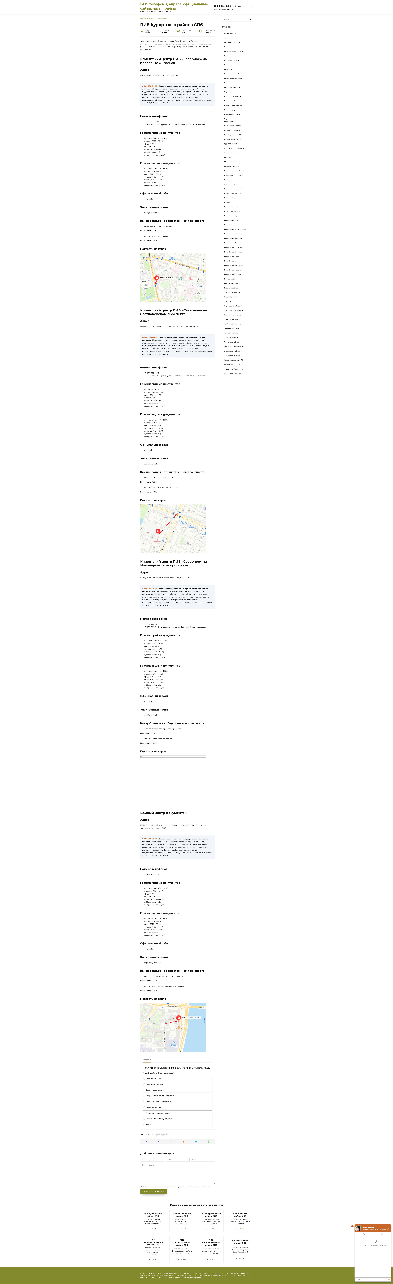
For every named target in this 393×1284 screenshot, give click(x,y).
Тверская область (231, 328)
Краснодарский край (233, 135)
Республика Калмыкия (233, 247)
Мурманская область (232, 166)
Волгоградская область (234, 74)
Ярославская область (233, 373)
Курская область (231, 144)
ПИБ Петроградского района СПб (182, 1242)
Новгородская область (233, 175)
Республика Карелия (233, 252)
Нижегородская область (234, 171)
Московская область (232, 162)
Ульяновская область (232, 351)
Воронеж (228, 83)
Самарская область (232, 292)
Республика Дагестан (233, 238)
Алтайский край (231, 33)
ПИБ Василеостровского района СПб (153, 1242)
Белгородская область (233, 51)
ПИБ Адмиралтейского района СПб (211, 1242)
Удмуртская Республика (234, 346)
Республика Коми (231, 256)
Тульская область (231, 337)
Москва (227, 157)
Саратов (227, 301)
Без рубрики (229, 47)
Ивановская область (232, 96)
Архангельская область (233, 38)
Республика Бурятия (232, 234)
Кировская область (232, 130)
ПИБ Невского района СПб (240, 1215)
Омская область (230, 184)
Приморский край (232, 207)
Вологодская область (233, 78)
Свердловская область (233, 310)
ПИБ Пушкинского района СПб (152, 1215)
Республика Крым (231, 261)
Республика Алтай (231, 220)
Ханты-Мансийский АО (233, 360)
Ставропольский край (233, 319)
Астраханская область (233, 42)
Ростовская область (232, 283)
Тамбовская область (232, 324)
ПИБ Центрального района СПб (240, 1241)
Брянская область (231, 60)
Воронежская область (233, 87)
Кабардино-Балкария (233, 105)
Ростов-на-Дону (230, 279)
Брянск (227, 56)
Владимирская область (233, 65)
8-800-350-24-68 (223, 6)
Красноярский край (232, 139)
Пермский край (231, 198)
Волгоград (228, 69)
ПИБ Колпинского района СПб (182, 1215)
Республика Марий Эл (233, 265)
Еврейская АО (230, 92)
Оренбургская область (233, 189)
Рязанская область (231, 288)
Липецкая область (231, 153)
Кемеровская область (233, 126)
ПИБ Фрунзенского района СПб (211, 1215)
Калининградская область (235, 110)
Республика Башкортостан (235, 225)
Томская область (231, 333)
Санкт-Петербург (231, 297)
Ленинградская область (234, 148)
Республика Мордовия (233, 270)
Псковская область (232, 211)
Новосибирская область (234, 180)
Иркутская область (232, 101)
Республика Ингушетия (234, 243)
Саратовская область (233, 306)
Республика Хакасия (232, 274)
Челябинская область (233, 364)
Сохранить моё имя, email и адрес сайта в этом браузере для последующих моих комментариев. (176, 1187)
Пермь (227, 202)
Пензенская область (232, 193)
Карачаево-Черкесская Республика (234, 120)
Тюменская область (232, 342)
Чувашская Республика (233, 369)
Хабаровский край (232, 355)
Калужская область (232, 114)
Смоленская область (232, 315)
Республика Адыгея (232, 216)
